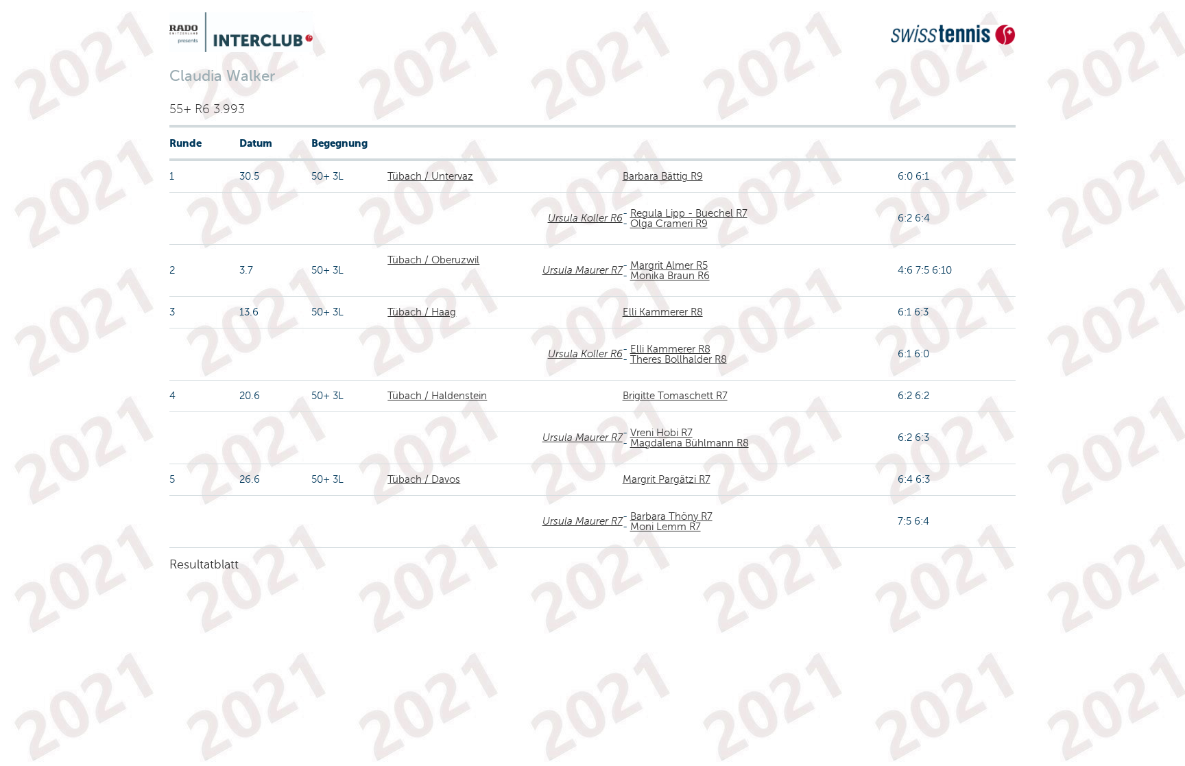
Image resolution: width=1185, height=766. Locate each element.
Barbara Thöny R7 (671, 516)
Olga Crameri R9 (669, 223)
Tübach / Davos (423, 479)
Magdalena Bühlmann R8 (689, 443)
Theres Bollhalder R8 (678, 359)
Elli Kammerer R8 (663, 312)
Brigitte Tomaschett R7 (675, 395)
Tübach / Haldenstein (437, 395)
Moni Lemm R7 (665, 526)
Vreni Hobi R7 (661, 432)
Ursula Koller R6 (585, 218)
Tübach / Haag (421, 312)
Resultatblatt (204, 564)
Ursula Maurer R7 (582, 270)
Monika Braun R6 (670, 275)
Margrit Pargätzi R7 (666, 479)
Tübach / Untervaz (430, 176)
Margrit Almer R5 (669, 265)
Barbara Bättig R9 (663, 176)
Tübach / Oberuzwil (433, 259)
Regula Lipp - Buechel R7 (688, 213)
